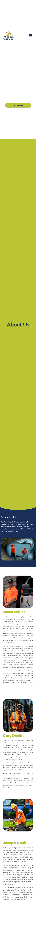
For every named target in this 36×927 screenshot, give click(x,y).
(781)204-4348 (18, 105)
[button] (30, 35)
